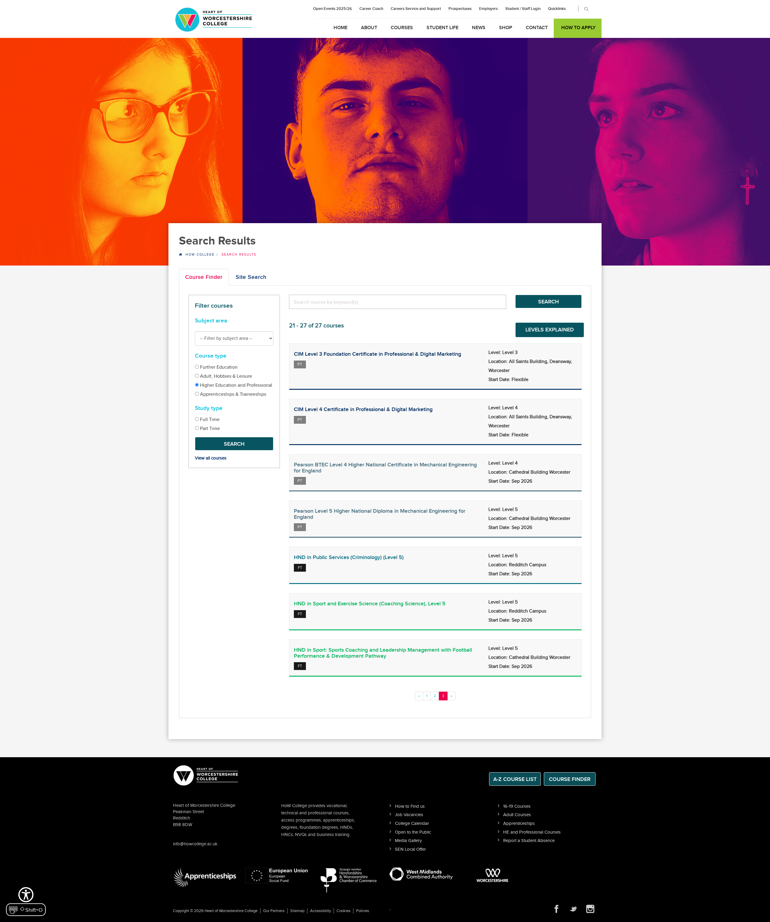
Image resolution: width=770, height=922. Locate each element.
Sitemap (297, 910)
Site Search (251, 277)
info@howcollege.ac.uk (195, 844)
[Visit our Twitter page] (573, 909)
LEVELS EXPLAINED (549, 330)
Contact (537, 28)
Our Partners (274, 910)
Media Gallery (408, 840)
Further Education (218, 367)
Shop (505, 28)
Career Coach (371, 8)
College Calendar (412, 823)
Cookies (343, 910)
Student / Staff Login (523, 8)
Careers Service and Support (416, 8)
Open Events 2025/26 (332, 8)
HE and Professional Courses (532, 832)
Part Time (209, 429)
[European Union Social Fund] (276, 875)
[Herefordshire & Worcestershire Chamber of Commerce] (349, 880)
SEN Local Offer (410, 849)
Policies (362, 910)
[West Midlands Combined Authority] (421, 874)
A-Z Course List (515, 779)
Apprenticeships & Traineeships (232, 394)
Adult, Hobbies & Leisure (225, 376)
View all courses (210, 458)
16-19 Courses (517, 806)
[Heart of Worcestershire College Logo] (206, 775)
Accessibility (320, 910)
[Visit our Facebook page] (556, 909)
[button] (26, 901)
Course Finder (204, 277)
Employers (488, 8)
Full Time (209, 420)
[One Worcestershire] (493, 875)
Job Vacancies (409, 814)
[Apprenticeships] (204, 877)
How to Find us (410, 806)
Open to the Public (413, 832)
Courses (402, 28)
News (478, 28)
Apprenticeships (519, 823)
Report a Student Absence (529, 840)
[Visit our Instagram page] (590, 909)
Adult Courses (517, 814)
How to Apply (578, 28)
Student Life (442, 28)
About (369, 28)
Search (234, 444)
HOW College (200, 255)
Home (340, 28)
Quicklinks (557, 8)
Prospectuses (460, 8)
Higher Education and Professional (235, 385)
